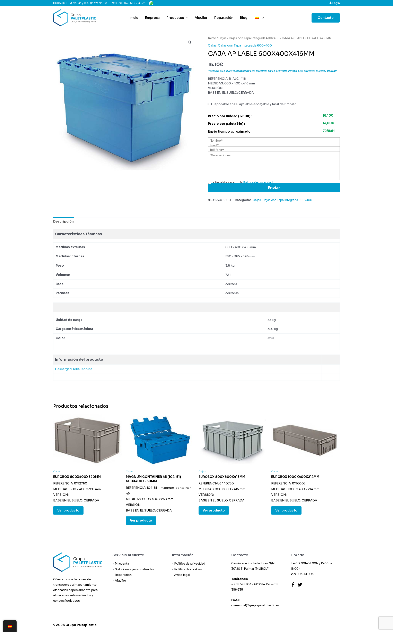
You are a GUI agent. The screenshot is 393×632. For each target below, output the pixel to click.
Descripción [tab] (63, 221)
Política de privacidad (189, 563)
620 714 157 (137, 3)
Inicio (133, 18)
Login (336, 3)
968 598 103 (120, 3)
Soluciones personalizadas (134, 569)
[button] (189, 42)
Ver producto (68, 510)
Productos (175, 18)
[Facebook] (293, 584)
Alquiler (201, 18)
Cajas (222, 38)
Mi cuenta (122, 563)
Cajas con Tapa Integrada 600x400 (254, 38)
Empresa (152, 18)
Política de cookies (188, 569)
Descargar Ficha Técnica (73, 369)
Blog (243, 18)
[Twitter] (300, 584)
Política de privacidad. (258, 182)
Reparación (223, 18)
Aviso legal (182, 575)
